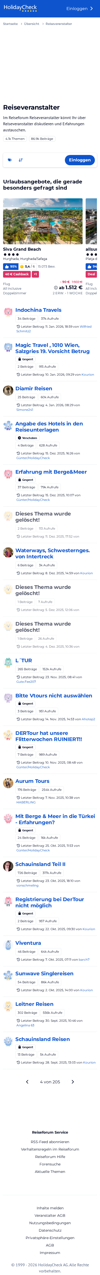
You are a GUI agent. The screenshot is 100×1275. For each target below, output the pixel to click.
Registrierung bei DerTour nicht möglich (49, 902)
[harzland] (8, 1041)
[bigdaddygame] (8, 516)
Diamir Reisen (33, 388)
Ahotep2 (88, 719)
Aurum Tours (32, 781)
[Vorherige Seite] (27, 1082)
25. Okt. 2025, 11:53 (59, 846)
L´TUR (23, 660)
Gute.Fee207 (26, 682)
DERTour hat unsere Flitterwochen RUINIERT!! (48, 736)
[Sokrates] (8, 866)
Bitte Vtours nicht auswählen (53, 696)
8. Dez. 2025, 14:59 (59, 573)
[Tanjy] (8, 818)
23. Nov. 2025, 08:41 (60, 677)
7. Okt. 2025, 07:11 (58, 959)
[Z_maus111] (8, 975)
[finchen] (8, 662)
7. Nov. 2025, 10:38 (59, 798)
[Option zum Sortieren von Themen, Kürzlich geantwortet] (21, 160)
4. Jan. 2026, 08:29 (59, 405)
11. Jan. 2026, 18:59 (58, 326)
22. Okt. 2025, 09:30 (60, 929)
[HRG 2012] (8, 426)
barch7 (84, 959)
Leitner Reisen (34, 1004)
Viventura (28, 943)
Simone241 (24, 410)
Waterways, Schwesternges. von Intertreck (52, 553)
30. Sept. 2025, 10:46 (60, 1021)
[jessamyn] (8, 1006)
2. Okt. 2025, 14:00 (59, 990)
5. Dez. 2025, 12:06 (59, 610)
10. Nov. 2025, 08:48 (60, 762)
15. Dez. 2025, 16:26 (59, 453)
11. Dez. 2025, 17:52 (59, 536)
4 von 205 (50, 1081)
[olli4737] (8, 901)
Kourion (88, 374)
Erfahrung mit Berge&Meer (51, 472)
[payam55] (8, 698)
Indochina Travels (38, 310)
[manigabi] (8, 347)
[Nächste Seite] (72, 1082)
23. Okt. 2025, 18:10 (59, 881)
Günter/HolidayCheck (33, 458)
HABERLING (26, 802)
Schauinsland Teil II (40, 864)
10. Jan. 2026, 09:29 (59, 374)
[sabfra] (8, 945)
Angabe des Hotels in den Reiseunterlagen (49, 427)
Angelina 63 (25, 1025)
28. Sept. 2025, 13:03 (60, 1062)
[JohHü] (8, 735)
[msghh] (8, 390)
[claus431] (8, 589)
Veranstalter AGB (50, 1215)
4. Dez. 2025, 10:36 (59, 646)
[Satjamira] (8, 552)
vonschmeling (27, 885)
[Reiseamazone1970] (8, 783)
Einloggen (77, 8)
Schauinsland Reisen (42, 1039)
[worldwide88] (8, 474)
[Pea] (8, 312)
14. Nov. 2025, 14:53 (59, 719)
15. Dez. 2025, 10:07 (59, 495)
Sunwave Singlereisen (44, 973)
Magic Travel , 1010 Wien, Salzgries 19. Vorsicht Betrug (52, 348)
